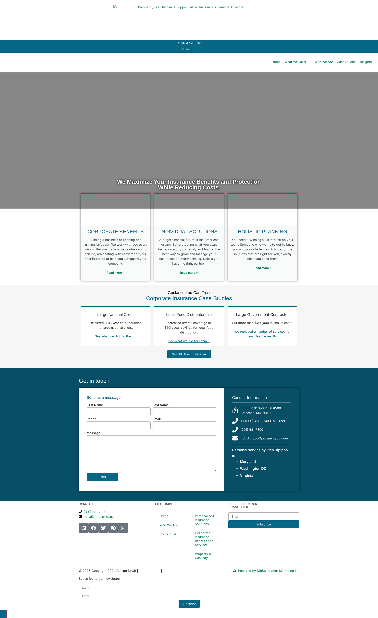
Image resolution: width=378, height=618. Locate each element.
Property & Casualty (203, 556)
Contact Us (167, 534)
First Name (95, 405)
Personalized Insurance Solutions (204, 520)
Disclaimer (171, 571)
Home (163, 516)
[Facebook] (93, 528)
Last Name (161, 405)
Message (93, 433)
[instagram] (123, 528)
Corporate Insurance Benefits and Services (204, 539)
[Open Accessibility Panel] (3, 614)
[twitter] (103, 528)
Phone (91, 419)
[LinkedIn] (84, 528)
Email (157, 419)
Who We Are (168, 525)
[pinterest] (113, 528)
